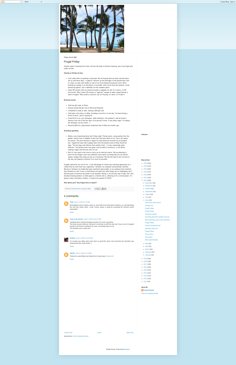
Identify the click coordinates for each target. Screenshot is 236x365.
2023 (145, 172)
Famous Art (110, 256)
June (147, 200)
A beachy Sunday (151, 214)
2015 (145, 270)
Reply (72, 212)
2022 (145, 175)
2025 (145, 166)
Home (99, 333)
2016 (145, 267)
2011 (145, 281)
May (146, 243)
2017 (145, 264)
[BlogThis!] (98, 189)
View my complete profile (149, 293)
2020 (145, 180)
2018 (145, 261)
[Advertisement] (99, 313)
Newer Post (68, 333)
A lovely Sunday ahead (152, 225)
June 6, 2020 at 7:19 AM (83, 253)
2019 (145, 258)
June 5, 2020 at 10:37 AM (92, 219)
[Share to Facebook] (103, 189)
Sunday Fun (149, 205)
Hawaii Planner (149, 290)
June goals (148, 237)
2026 (145, 163)
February (148, 252)
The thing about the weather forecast (157, 217)
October (148, 188)
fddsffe (72, 253)
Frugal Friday (149, 208)
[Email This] (96, 189)
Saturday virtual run (151, 228)
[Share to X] (100, 189)
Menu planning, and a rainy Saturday (157, 220)
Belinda (72, 238)
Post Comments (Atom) (80, 336)
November (149, 186)
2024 (145, 169)
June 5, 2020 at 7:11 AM (82, 202)
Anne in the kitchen (76, 219)
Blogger (127, 349)
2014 (145, 273)
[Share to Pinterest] (105, 189)
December (149, 183)
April (147, 246)
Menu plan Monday (151, 240)
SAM (71, 202)
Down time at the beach (153, 202)
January (148, 255)
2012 (145, 278)
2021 (145, 177)
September (149, 191)
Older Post (129, 333)
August (147, 194)
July (146, 197)
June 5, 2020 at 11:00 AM (84, 238)
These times (149, 234)
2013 (145, 276)
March (147, 249)
